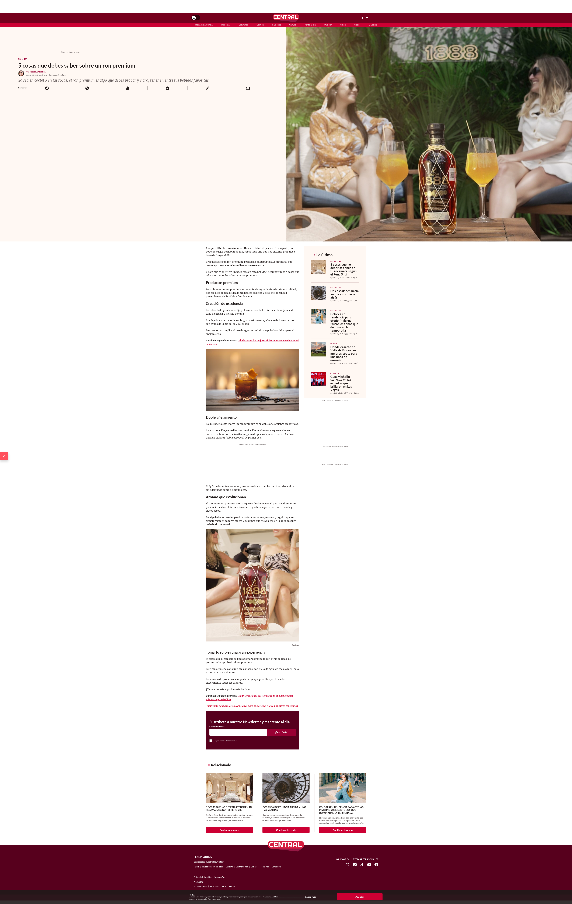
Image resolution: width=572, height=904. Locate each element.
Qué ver (328, 25)
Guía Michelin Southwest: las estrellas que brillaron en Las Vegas (341, 383)
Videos (357, 25)
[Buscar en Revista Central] (362, 18)
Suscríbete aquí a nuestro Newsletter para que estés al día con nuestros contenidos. (252, 705)
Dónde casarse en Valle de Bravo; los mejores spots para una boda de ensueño (343, 353)
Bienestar (225, 25)
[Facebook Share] (47, 88)
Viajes (343, 25)
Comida (260, 25)
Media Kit (264, 866)
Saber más (310, 896)
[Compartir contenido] (4, 456)
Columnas (243, 25)
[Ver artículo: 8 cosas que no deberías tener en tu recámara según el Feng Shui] (318, 267)
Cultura (292, 25)
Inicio (62, 52)
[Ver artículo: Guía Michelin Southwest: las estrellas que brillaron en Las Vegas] (318, 379)
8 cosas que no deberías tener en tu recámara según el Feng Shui (343, 269)
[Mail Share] (248, 88)
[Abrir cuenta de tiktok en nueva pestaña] (362, 864)
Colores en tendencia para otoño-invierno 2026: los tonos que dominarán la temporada (344, 322)
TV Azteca (214, 886)
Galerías (373, 25)
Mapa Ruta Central (204, 25)
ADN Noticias (200, 886)
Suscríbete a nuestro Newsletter (209, 862)
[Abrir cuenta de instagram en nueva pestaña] (355, 864)
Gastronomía (242, 866)
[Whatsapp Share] (127, 88)
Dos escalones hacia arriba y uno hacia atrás (344, 294)
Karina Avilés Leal (38, 72)
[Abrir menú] (367, 18)
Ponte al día (310, 25)
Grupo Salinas (228, 886)
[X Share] (87, 88)
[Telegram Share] (167, 88)
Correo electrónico (216, 727)
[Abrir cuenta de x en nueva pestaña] (347, 864)
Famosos (276, 25)
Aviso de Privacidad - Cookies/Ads (209, 877)
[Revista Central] (286, 18)
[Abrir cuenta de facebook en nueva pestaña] (376, 864)
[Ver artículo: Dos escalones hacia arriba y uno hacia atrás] (318, 293)
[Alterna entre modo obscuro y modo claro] (195, 17)
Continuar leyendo (229, 830)
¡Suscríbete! (281, 732)
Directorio (276, 866)
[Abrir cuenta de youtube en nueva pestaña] (369, 864)
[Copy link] (208, 88)
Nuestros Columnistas (212, 866)
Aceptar (359, 896)
